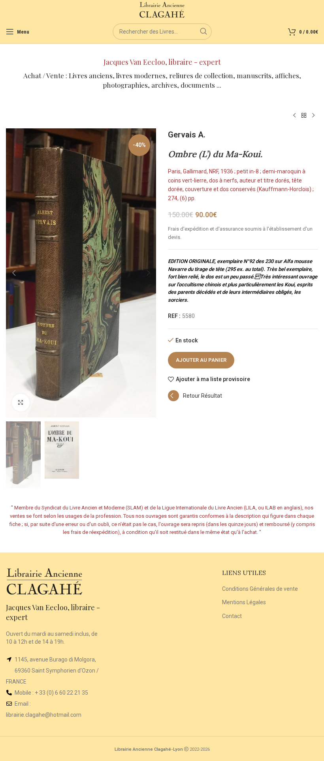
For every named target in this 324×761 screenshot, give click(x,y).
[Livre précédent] (294, 115)
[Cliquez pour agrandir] (21, 403)
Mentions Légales (244, 602)
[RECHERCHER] (203, 31)
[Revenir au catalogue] (304, 115)
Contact (232, 616)
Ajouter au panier (201, 360)
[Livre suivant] (313, 115)
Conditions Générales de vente (260, 589)
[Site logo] (162, 9)
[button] (14, 273)
